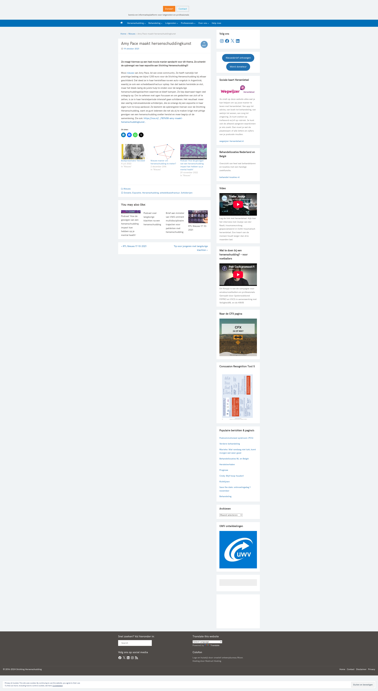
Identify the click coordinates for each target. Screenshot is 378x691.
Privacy (371, 669)
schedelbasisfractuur (170, 193)
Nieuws (131, 34)
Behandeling (154, 23)
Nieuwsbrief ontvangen (238, 57)
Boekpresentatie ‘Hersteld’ (133, 160)
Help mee (216, 23)
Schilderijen (186, 193)
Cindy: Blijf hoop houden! (231, 476)
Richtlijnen (224, 481)
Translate (214, 645)
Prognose (223, 470)
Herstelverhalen (227, 464)
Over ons (202, 23)
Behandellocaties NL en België (234, 458)
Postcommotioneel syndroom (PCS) (236, 438)
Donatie (127, 193)
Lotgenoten (170, 23)
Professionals (187, 23)
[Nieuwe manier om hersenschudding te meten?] (164, 151)
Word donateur (238, 66)
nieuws (130, 73)
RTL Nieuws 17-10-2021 (133, 246)
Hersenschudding (135, 23)
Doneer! (169, 9)
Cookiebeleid (57, 686)
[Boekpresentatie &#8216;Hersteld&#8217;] (134, 151)
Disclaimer (361, 669)
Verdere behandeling (229, 444)
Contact (183, 9)
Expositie (136, 193)
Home (123, 34)
